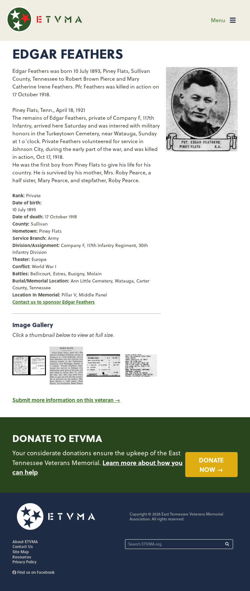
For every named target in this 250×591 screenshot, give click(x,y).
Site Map (20, 552)
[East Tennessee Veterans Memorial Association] (44, 30)
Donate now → (211, 464)
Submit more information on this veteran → (66, 400)
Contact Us (22, 546)
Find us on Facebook (35, 572)
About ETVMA (25, 541)
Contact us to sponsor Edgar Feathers (53, 301)
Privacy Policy (24, 562)
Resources (21, 557)
